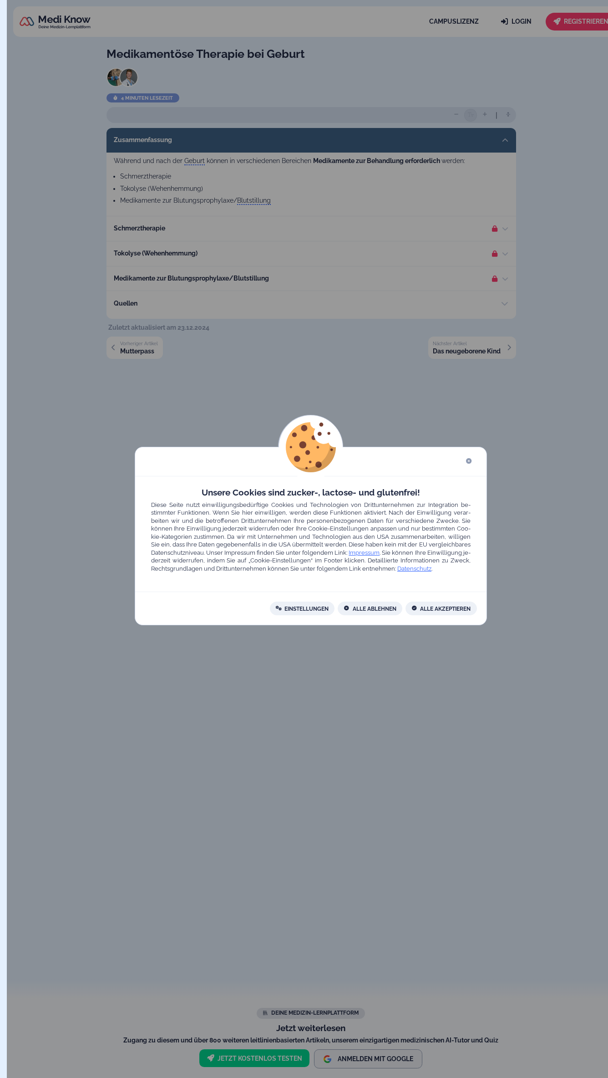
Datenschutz (414, 568)
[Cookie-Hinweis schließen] (469, 462)
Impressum (364, 552)
